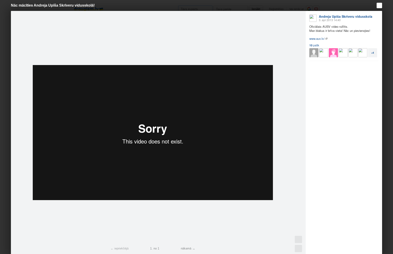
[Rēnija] (333, 52)
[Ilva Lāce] (353, 52)
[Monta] (362, 52)
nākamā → (188, 248)
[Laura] (323, 52)
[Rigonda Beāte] (343, 52)
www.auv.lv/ (317, 38)
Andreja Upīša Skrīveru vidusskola (345, 16)
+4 (372, 52)
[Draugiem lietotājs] (313, 52)
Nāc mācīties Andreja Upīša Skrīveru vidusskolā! (53, 5)
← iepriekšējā (119, 248)
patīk (314, 45)
